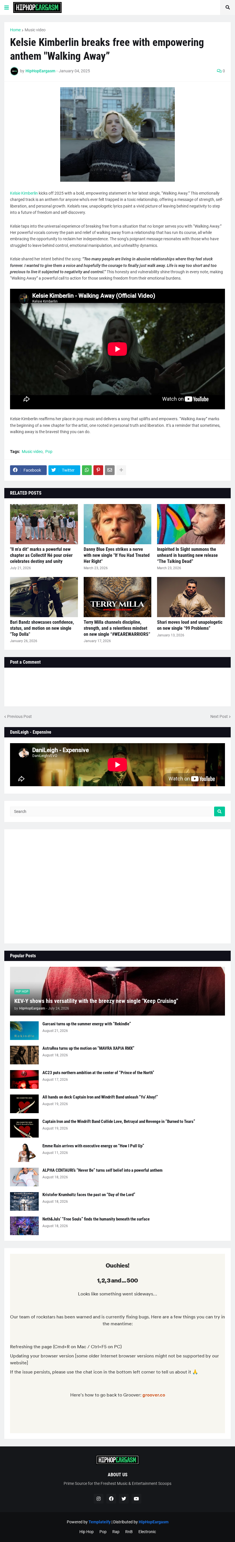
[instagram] (98, 1499)
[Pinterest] (98, 470)
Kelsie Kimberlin (24, 193)
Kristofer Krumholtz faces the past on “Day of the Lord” (88, 1194)
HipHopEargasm (154, 1522)
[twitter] (124, 1499)
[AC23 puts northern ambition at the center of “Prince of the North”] (24, 1079)
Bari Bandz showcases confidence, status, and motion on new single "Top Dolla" (42, 628)
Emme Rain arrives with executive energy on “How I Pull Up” (93, 1145)
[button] (6, 7)
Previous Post (19, 716)
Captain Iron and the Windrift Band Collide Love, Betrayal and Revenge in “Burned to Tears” (118, 1121)
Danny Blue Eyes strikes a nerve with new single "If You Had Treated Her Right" (117, 555)
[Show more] (121, 470)
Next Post (219, 716)
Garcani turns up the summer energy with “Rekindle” (86, 1023)
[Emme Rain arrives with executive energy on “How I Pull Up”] (24, 1152)
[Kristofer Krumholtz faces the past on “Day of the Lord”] (24, 1201)
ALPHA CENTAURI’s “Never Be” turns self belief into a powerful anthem (102, 1170)
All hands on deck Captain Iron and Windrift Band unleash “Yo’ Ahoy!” (100, 1097)
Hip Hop (86, 1531)
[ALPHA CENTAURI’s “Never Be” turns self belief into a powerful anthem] (24, 1177)
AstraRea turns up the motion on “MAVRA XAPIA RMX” (88, 1048)
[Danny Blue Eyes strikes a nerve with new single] (118, 524)
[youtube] (136, 1499)
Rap (116, 1531)
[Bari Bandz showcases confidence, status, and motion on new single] (44, 597)
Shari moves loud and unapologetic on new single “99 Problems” (189, 625)
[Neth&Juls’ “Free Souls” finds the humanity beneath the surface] (24, 1225)
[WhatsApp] (87, 470)
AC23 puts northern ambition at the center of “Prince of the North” (98, 1072)
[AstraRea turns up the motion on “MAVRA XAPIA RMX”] (24, 1055)
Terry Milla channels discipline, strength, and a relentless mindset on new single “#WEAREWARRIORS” (117, 628)
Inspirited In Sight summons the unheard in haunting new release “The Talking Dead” (187, 555)
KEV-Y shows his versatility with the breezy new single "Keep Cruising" (96, 1000)
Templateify (100, 1522)
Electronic (147, 1531)
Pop (48, 452)
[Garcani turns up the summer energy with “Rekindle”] (24, 1030)
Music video (35, 30)
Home (15, 30)
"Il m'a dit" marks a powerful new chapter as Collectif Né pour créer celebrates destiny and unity (41, 555)
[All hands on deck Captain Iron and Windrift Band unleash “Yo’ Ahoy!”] (24, 1103)
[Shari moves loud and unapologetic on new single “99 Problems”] (191, 597)
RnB (129, 1531)
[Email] (110, 470)
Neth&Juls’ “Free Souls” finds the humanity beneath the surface (96, 1219)
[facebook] (111, 1499)
